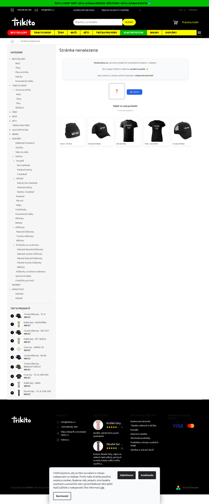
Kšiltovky (20, 227)
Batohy (19, 223)
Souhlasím (147, 475)
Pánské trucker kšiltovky (29, 262)
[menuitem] (18, 32)
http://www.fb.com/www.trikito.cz (73, 433)
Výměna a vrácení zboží (142, 450)
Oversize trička (23, 90)
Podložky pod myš (25, 280)
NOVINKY (16, 285)
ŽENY (14, 112)
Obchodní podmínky (140, 438)
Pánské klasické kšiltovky (29, 258)
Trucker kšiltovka (25, 236)
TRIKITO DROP (19, 85)
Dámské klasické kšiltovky (30, 249)
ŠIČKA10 (20, 107)
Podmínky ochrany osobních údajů (144, 444)
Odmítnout (126, 475)
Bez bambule (23, 165)
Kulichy (19, 76)
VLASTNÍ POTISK (20, 130)
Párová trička (22, 72)
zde (102, 487)
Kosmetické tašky (24, 81)
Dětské (19, 178)
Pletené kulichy (24, 169)
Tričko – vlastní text (151, 144)
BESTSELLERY (18, 59)
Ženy (18, 67)
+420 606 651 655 (69, 427)
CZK (181, 10)
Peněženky (21, 209)
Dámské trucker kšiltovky (29, 254)
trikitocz (65, 439)
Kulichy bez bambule (27, 183)
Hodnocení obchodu (84, 10)
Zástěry (19, 147)
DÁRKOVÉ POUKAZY (25, 143)
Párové (19, 200)
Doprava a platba (139, 434)
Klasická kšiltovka (94, 144)
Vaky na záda (22, 152)
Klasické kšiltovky (25, 231)
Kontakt (134, 430)
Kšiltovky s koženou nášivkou (30, 271)
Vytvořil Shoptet (191, 487)
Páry (18, 103)
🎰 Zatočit (134, 92)
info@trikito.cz (68, 422)
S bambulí (22, 174)
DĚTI (14, 121)
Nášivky (20, 240)
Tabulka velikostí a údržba (115, 10)
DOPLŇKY (16, 138)
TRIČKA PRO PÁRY (21, 125)
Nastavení (62, 496)
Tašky (18, 205)
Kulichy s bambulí (25, 192)
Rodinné (20, 196)
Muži (18, 63)
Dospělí (20, 161)
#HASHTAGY (18, 289)
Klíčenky (20, 218)
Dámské (19, 293)
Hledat (129, 22)
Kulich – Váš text (66, 144)
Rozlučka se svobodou (27, 245)
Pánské (19, 298)
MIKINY (15, 134)
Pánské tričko (121, 144)
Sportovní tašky (23, 276)
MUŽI (14, 116)
